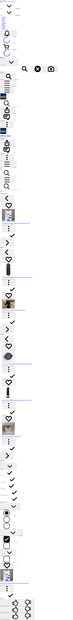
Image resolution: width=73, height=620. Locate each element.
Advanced (16, 79)
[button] (7, 76)
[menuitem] (37, 235)
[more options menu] (8, 228)
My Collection (4, 26)
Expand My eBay (18, 15)
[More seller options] (7, 124)
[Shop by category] (7, 90)
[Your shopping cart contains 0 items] (6, 49)
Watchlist (3, 19)
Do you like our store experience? (5, 605)
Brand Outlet (10, 1)
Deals (8, 1)
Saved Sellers (4, 23)
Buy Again (3, 20)
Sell (0, 2)
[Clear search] (37, 69)
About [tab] (1, 168)
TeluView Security (5, 136)
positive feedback (3, 137)
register (6, 1)
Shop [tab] (1, 190)
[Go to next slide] (7, 242)
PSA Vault (3, 28)
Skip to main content (3, 0)
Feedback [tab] (1, 169)
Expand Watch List (18, 8)
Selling (3, 21)
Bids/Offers (3, 18)
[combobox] (9, 71)
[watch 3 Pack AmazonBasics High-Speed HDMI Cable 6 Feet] (8, 419)
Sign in (3, 1)
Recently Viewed (4, 17)
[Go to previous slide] (7, 198)
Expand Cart (14, 49)
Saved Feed (3, 22)
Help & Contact (14, 1)
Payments (3, 24)
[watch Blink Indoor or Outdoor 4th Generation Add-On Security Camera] (8, 296)
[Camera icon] (51, 69)
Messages (3, 27)
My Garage (3, 25)
